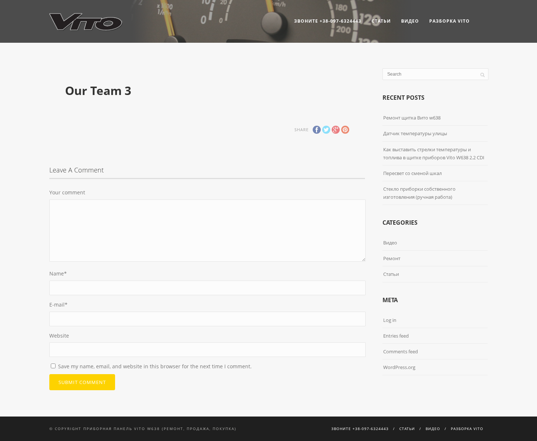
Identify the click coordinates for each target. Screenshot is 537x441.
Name (58, 273)
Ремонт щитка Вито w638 (412, 117)
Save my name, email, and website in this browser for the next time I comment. (155, 366)
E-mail (58, 304)
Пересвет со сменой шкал (412, 173)
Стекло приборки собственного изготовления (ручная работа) (419, 193)
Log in (389, 320)
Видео (410, 21)
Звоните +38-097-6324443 (327, 21)
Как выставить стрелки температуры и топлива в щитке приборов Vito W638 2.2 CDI (433, 153)
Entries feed (396, 335)
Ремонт (391, 258)
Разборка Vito (449, 21)
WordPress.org (399, 367)
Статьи (381, 21)
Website (59, 335)
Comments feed (400, 351)
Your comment (67, 192)
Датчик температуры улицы (415, 133)
